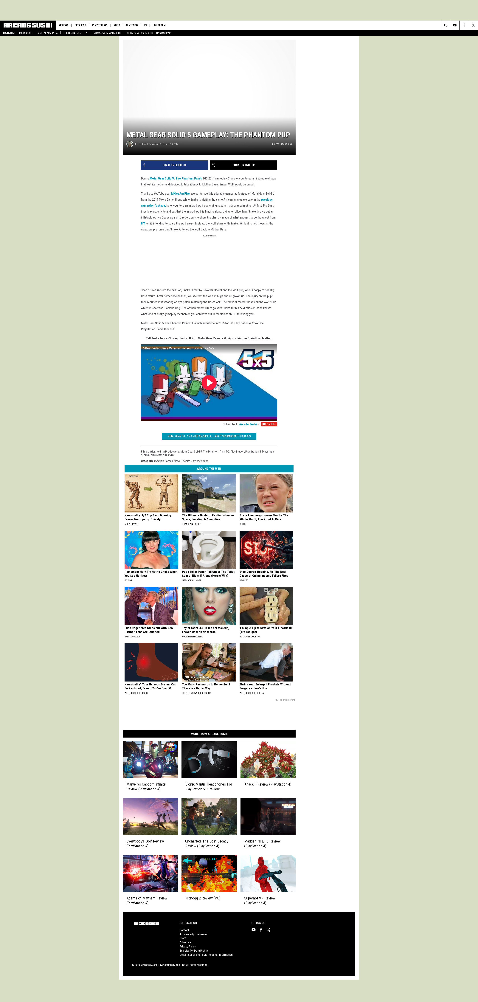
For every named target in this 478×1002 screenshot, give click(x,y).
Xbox (117, 25)
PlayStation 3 (253, 451)
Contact (184, 930)
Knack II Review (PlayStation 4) (267, 784)
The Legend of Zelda (75, 32)
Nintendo (132, 25)
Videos (204, 460)
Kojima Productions (168, 451)
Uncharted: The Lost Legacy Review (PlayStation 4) (206, 843)
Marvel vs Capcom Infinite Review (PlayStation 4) (146, 786)
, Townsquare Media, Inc (171, 964)
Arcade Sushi (248, 424)
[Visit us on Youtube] (255, 929)
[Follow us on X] (473, 25)
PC (227, 451)
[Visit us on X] (270, 929)
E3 (145, 25)
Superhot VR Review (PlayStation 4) (259, 900)
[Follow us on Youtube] (454, 25)
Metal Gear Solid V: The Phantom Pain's (176, 178)
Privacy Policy (188, 946)
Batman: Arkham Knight (107, 32)
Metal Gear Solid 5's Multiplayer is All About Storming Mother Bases (209, 436)
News (177, 460)
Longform (159, 25)
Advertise (185, 942)
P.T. (143, 223)
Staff (183, 938)
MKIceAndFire (180, 193)
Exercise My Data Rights (194, 950)
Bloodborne (25, 32)
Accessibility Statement (194, 934)
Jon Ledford (140, 144)
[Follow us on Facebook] (464, 25)
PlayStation (100, 25)
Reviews (64, 25)
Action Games (164, 460)
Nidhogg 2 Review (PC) (202, 898)
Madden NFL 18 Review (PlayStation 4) (262, 843)
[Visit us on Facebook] (262, 929)
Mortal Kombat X (48, 32)
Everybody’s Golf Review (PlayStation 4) (145, 843)
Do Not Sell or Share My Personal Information (206, 954)
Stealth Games (190, 460)
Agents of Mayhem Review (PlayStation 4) (146, 900)
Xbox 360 (156, 454)
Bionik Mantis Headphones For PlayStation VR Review (208, 786)
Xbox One (168, 454)
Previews (80, 25)
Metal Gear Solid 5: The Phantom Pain (149, 32)
